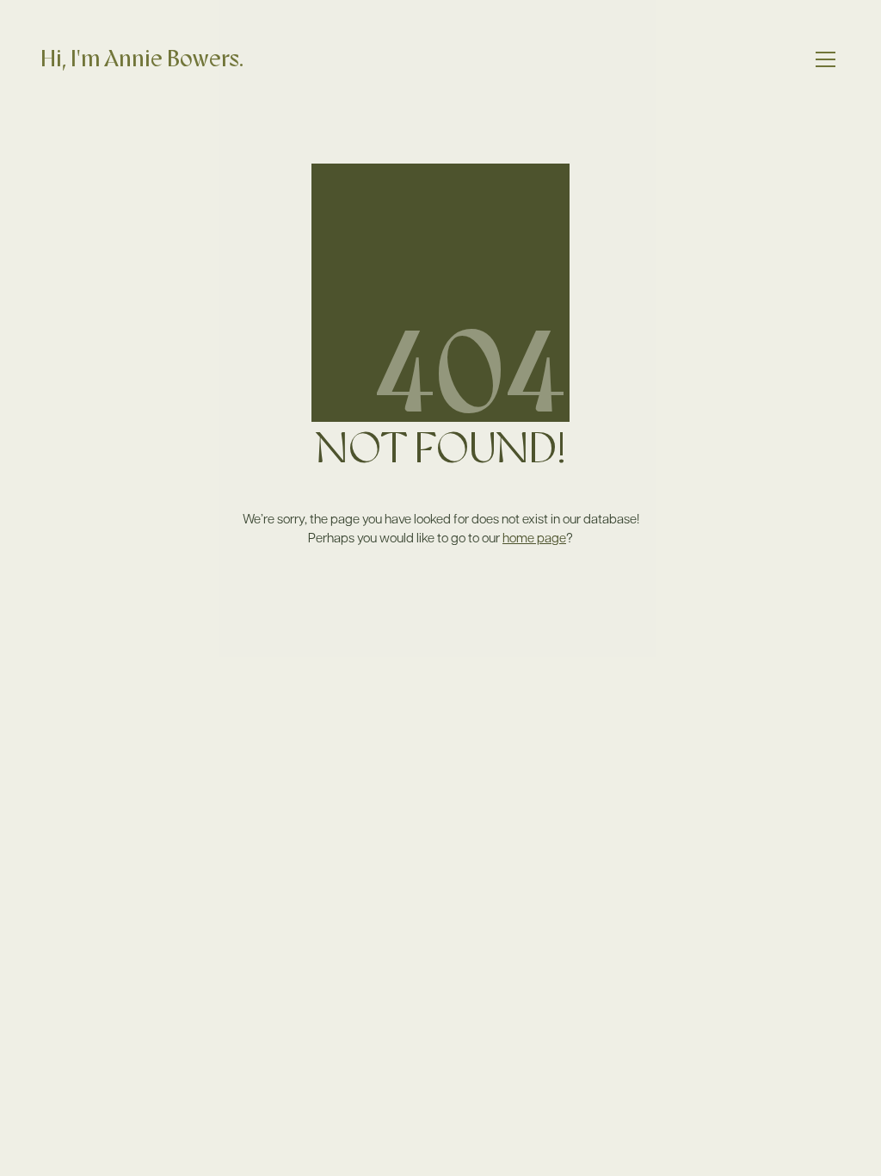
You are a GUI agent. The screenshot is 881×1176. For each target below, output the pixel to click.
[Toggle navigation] (825, 59)
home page (534, 537)
